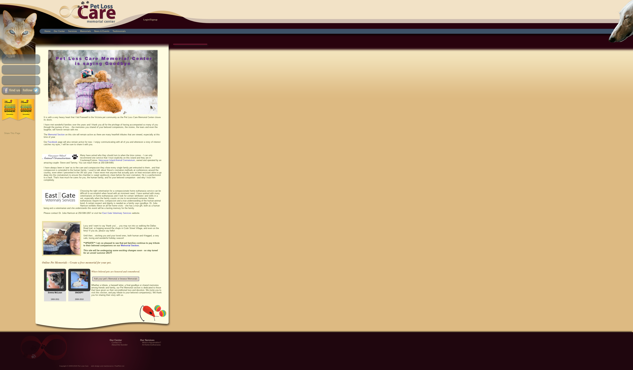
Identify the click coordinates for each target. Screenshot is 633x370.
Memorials (85, 31)
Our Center (59, 31)
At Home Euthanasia (151, 345)
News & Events (101, 31)
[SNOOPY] (79, 288)
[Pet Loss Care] (41, 8)
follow (26, 90)
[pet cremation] (62, 257)
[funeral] (103, 113)
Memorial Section (56, 134)
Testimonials (119, 31)
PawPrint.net (119, 366)
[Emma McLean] (55, 288)
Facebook (52, 142)
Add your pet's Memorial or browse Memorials (115, 279)
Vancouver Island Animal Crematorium (117, 160)
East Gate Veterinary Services (116, 213)
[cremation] (60, 159)
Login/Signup (150, 19)
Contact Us (116, 342)
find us (14, 90)
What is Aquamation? (151, 342)
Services (72, 31)
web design (95, 366)
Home (47, 31)
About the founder (120, 345)
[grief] (60, 204)
